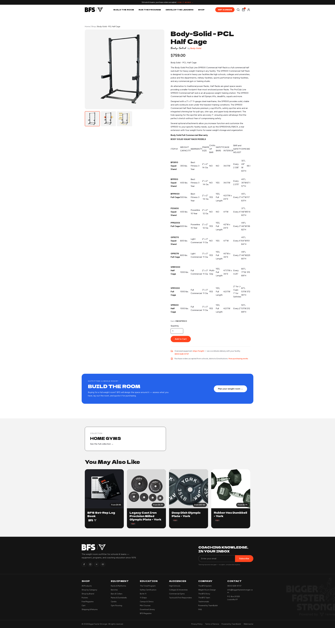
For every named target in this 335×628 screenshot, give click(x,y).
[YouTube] (102, 564)
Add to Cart (181, 339)
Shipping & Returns (90, 609)
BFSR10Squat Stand (174, 165)
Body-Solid (195, 48)
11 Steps (143, 598)
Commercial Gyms (177, 594)
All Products (87, 586)
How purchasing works (238, 358)
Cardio (114, 601)
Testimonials (203, 601)
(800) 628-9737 (182, 354)
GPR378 (175, 253)
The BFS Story (204, 594)
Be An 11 (143, 594)
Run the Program (150, 9)
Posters (85, 598)
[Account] (248, 9)
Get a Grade (225, 10)
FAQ (200, 609)
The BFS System (205, 586)
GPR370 (175, 237)
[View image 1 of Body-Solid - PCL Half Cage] (92, 118)
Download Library (147, 609)
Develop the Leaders (179, 9)
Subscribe (244, 558)
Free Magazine (87, 601)
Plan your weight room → (230, 388)
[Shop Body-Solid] (178, 48)
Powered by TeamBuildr (208, 605)
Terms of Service (212, 624)
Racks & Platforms (118, 586)
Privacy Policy (196, 624)
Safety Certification (148, 590)
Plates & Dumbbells (119, 598)
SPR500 (175, 305)
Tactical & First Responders (180, 598)
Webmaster (248, 624)
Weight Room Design (207, 590)
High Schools (174, 586)
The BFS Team (204, 598)
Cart (83, 605)
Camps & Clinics (146, 601)
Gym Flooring (116, 605)
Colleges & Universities (178, 590)
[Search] (238, 9)
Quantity (175, 326)
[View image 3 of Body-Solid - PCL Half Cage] (124, 118)
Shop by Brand (88, 594)
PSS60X (175, 208)
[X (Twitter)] (96, 564)
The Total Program (148, 586)
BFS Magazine (145, 613)
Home (87, 26)
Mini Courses (145, 605)
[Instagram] (90, 564)
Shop (201, 9)
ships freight (198, 351)
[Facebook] (84, 564)
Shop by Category (89, 590)
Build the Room (123, 9)
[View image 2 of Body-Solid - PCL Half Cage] (108, 118)
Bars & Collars (116, 594)
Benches (114, 590)
